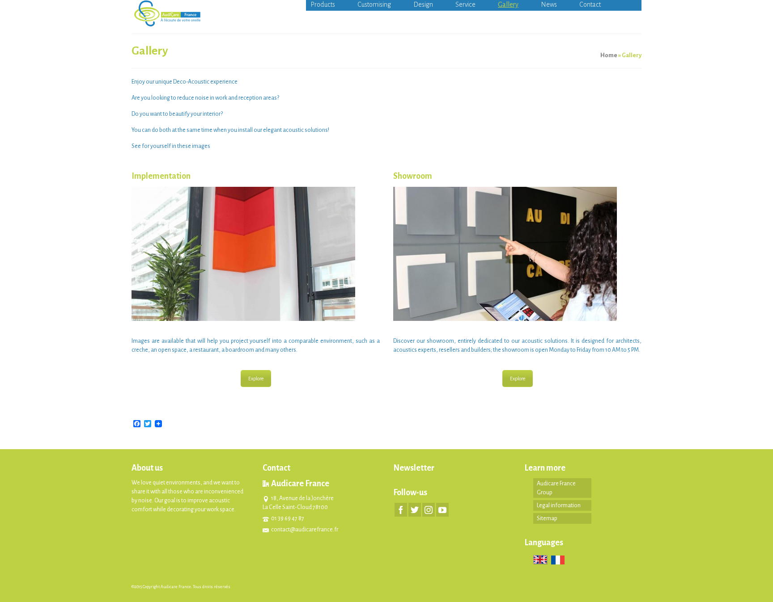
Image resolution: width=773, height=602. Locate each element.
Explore (255, 378)
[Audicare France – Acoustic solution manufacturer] (212, 13)
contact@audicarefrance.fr (304, 529)
